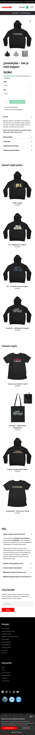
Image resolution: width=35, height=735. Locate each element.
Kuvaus (5, 117)
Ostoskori (22, 7)
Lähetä (8, 610)
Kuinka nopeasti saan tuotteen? (14, 534)
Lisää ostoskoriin (17, 102)
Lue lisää (25, 725)
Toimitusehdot (6, 675)
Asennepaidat (6, 645)
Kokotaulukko (8, 137)
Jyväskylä (9, 13)
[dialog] (17, 724)
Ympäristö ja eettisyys (11, 146)
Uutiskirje (5, 678)
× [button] (33, 716)
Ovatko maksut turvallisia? (12, 568)
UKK (3, 670)
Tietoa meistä (6, 673)
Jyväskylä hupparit (18, 109)
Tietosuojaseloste (17, 714)
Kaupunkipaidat (6, 634)
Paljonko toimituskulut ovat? (13, 563)
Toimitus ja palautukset (11, 150)
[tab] (17, 116)
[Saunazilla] (7, 7)
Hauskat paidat (6, 647)
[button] (30, 21)
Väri (5, 90)
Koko (5, 82)
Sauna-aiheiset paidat (8, 631)
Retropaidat (5, 639)
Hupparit (15, 107)
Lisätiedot (6, 141)
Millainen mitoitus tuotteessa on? (14, 572)
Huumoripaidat (6, 642)
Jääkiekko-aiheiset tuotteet (10, 637)
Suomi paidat (6, 628)
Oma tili (4, 653)
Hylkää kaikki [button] (26, 728)
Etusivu (4, 13)
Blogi (3, 667)
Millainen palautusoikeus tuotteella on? (16, 577)
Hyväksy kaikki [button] (9, 728)
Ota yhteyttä (5, 681)
